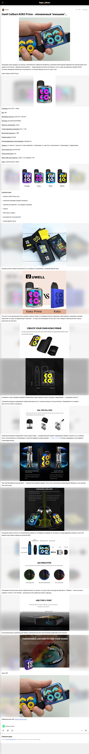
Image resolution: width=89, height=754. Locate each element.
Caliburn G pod (55, 438)
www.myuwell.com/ (21, 719)
